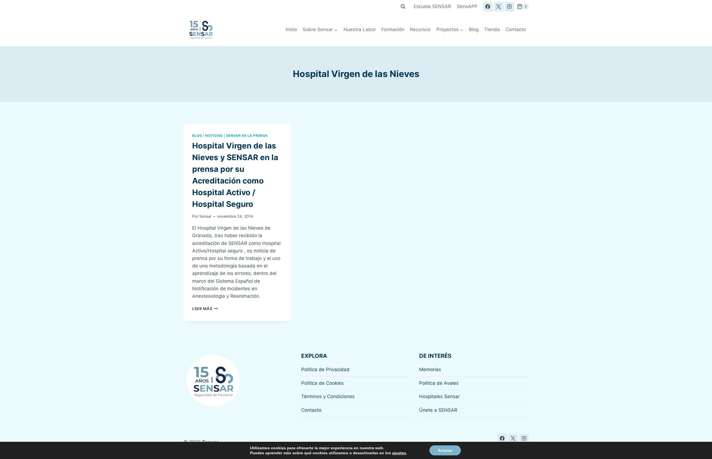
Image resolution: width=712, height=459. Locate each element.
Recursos (420, 29)
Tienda (492, 29)
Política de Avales (439, 383)
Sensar (205, 216)
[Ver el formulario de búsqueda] (403, 7)
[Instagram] (509, 6)
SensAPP (467, 6)
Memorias (430, 369)
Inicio (291, 29)
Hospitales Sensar (439, 396)
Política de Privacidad (325, 369)
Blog (474, 29)
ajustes (399, 453)
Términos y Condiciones (328, 396)
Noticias (214, 135)
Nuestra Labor (359, 29)
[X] (498, 6)
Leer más (205, 308)
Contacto (516, 29)
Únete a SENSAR (438, 410)
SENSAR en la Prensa (247, 135)
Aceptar (445, 450)
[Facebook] (488, 6)
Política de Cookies (322, 383)
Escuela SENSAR (432, 6)
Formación (392, 29)
